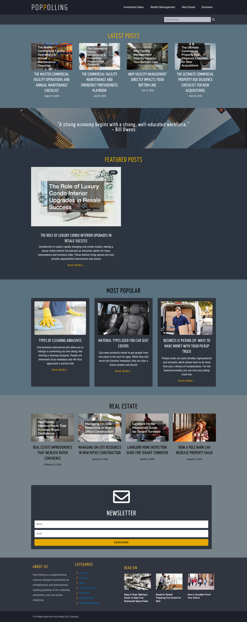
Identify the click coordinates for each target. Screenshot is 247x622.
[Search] (213, 19)
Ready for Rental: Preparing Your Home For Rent (168, 598)
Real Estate (188, 7)
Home (82, 582)
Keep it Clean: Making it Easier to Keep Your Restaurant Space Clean (136, 598)
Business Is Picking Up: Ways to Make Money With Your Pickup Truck (186, 346)
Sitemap (74, 616)
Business (207, 7)
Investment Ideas (134, 7)
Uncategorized (86, 597)
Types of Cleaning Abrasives (60, 341)
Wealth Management (162, 7)
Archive (83, 572)
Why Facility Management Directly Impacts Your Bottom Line (147, 80)
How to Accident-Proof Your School (199, 596)
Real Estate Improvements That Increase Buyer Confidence (52, 453)
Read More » (76, 265)
